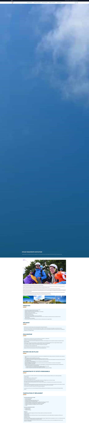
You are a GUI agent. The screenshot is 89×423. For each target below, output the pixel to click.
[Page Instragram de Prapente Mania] (12, 0)
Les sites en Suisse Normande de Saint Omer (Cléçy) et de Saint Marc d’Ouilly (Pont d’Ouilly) (38, 367)
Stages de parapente (45, 2)
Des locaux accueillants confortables (30, 363)
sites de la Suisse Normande (54, 364)
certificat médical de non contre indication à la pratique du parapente (41, 375)
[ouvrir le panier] (77, 2)
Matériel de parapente (52, 2)
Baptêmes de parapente (37, 2)
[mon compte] (75, 2)
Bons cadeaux (59, 2)
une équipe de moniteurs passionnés (37, 289)
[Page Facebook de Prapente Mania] (11, 0)
